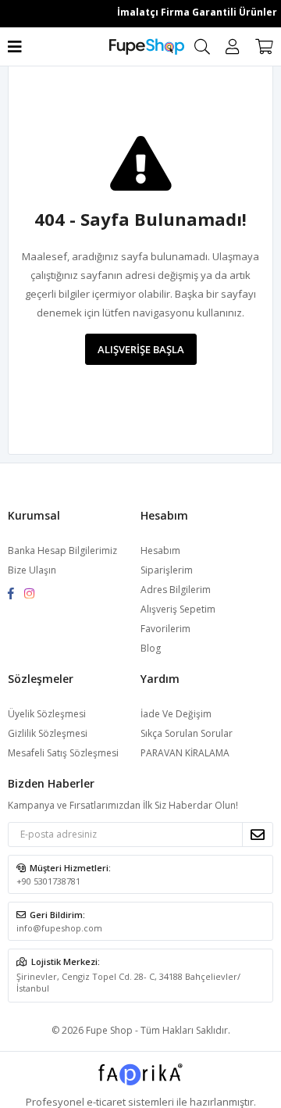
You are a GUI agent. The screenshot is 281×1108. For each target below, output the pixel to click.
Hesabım (160, 550)
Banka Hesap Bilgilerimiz (62, 550)
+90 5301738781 (48, 881)
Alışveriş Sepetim (177, 609)
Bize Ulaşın (32, 570)
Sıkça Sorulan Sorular (186, 733)
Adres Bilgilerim (175, 589)
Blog (150, 648)
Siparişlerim (166, 570)
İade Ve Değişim (176, 713)
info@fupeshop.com (59, 928)
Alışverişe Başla (141, 349)
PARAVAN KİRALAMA (184, 753)
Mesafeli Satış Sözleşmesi (63, 753)
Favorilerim (165, 628)
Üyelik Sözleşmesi (47, 713)
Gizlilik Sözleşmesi (47, 733)
